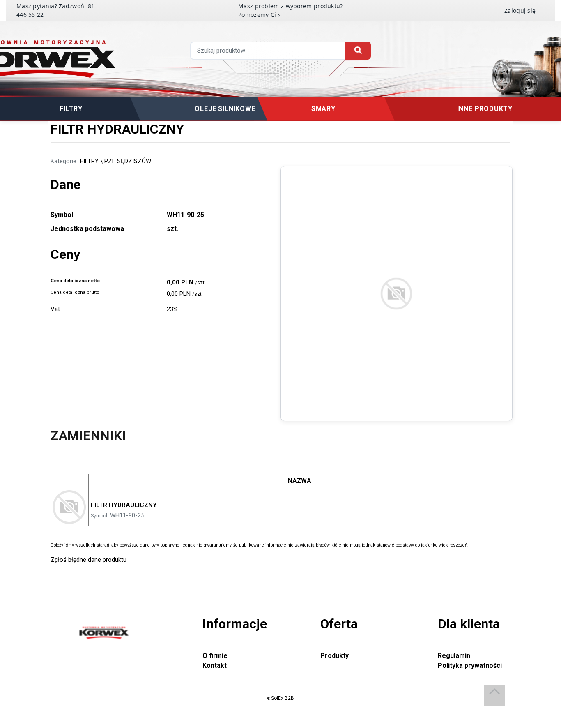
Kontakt (214, 665)
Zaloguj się (520, 10)
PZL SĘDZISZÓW (127, 161)
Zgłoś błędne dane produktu (88, 559)
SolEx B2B (282, 698)
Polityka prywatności (470, 665)
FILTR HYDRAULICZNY (124, 505)
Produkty (334, 656)
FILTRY (89, 161)
